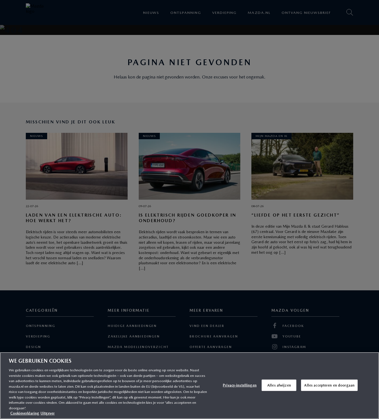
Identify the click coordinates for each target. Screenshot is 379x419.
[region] (189, 385)
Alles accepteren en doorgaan (329, 385)
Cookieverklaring (24, 413)
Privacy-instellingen (240, 385)
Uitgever (48, 413)
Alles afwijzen (279, 385)
